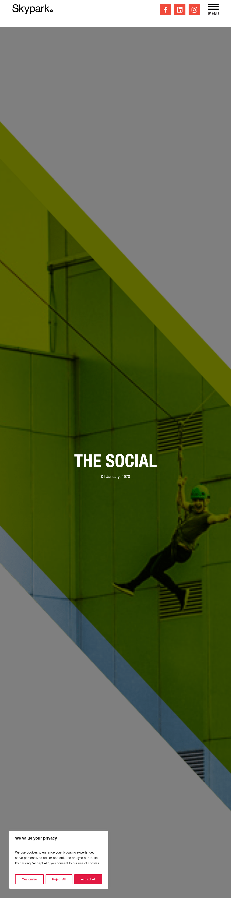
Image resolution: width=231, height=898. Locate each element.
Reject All (59, 879)
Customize (29, 879)
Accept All (88, 879)
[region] (58, 860)
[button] (213, 9)
